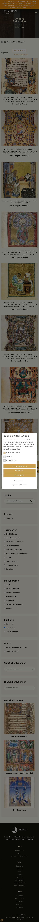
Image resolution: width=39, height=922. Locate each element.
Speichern (19, 475)
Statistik (9, 456)
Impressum (15, 484)
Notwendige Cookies (13, 453)
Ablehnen (19, 471)
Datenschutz (23, 484)
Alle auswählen (19, 466)
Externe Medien (11, 460)
